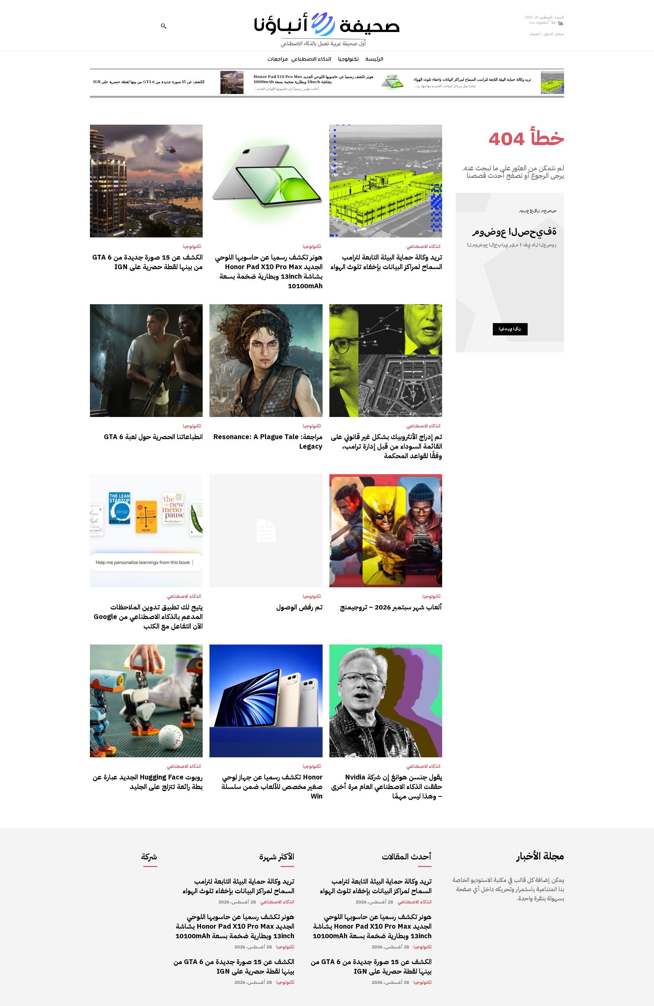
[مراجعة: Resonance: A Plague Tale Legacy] (265, 360)
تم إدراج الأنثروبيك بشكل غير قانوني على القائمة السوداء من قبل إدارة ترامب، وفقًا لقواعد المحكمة (386, 446)
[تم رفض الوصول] (265, 530)
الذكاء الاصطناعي (423, 246)
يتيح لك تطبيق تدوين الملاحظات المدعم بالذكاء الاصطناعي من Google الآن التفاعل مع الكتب (148, 616)
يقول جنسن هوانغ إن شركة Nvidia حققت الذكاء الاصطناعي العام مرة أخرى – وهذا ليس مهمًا (386, 786)
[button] (163, 26)
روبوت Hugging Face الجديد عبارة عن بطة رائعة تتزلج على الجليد (148, 782)
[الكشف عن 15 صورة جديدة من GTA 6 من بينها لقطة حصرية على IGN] (232, 82)
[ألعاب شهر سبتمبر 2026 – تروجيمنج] (385, 530)
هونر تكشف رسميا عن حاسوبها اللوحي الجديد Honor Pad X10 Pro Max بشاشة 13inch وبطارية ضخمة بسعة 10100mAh (313, 79)
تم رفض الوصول (299, 607)
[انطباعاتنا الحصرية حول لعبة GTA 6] (146, 360)
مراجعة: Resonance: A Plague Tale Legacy (268, 441)
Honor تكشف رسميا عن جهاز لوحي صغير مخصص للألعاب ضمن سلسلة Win (272, 786)
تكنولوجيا (312, 246)
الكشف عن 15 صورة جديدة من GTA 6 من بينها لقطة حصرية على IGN (148, 81)
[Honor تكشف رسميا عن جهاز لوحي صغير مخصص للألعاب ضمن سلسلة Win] (265, 701)
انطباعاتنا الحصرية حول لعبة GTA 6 (153, 437)
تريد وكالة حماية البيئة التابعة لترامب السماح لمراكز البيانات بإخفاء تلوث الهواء (472, 79)
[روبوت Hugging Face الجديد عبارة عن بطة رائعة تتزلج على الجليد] (146, 701)
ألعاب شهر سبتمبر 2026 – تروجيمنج (391, 607)
